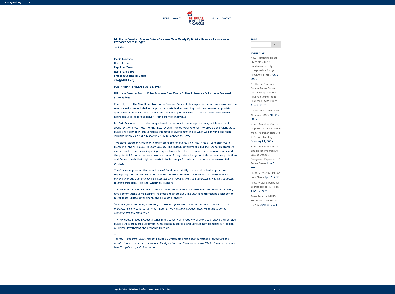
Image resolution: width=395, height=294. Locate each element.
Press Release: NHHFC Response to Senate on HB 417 (264, 200)
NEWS (215, 19)
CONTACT (226, 19)
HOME (166, 19)
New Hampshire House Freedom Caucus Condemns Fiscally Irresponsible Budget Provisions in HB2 (264, 66)
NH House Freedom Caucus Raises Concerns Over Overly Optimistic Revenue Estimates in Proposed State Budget (265, 92)
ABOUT (177, 19)
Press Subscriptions (163, 289)
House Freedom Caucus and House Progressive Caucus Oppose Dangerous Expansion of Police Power (265, 155)
